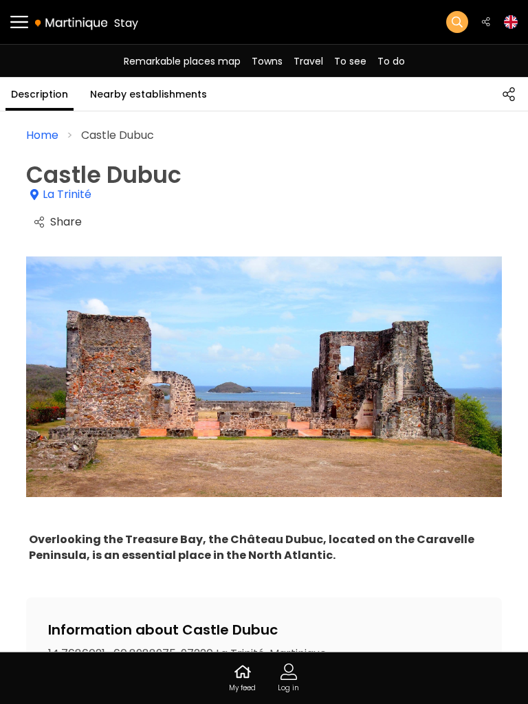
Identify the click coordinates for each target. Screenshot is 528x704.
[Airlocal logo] (71, 23)
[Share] (509, 94)
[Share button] (486, 22)
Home (42, 135)
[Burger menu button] (19, 22)
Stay (126, 23)
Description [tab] (39, 94)
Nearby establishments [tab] (148, 94)
